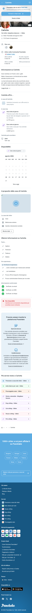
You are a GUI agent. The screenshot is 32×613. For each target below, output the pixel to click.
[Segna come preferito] (30, 3)
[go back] (2, 2)
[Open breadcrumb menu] (6, 427)
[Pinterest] (10, 599)
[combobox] (16, 150)
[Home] (2, 427)
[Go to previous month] (22, 156)
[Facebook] (3, 599)
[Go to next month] (25, 156)
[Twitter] (7, 599)
